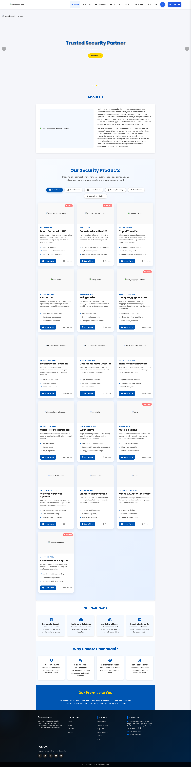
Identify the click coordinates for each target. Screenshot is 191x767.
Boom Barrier (101, 722)
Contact (71, 732)
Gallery (140, 4)
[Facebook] (40, 756)
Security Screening (116, 190)
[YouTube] (61, 756)
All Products (55, 190)
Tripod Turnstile (102, 725)
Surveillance (137, 190)
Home (76, 4)
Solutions (116, 4)
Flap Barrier (101, 729)
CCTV (99, 736)
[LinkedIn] (56, 756)
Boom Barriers (75, 190)
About (87, 4)
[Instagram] (51, 756)
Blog (129, 4)
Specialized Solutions (96, 196)
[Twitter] (45, 756)
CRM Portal (176, 4)
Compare (68, 261)
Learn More (95, 56)
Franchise (153, 4)
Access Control (95, 190)
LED (98, 739)
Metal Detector (102, 732)
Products (101, 4)
